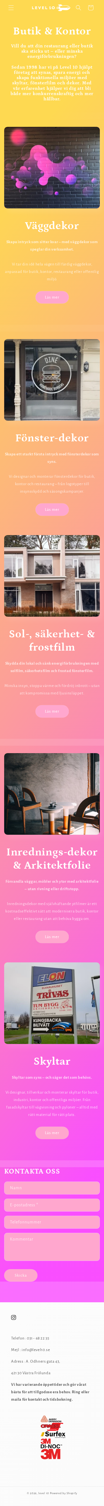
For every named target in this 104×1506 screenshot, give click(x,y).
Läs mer (52, 297)
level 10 (44, 1493)
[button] (11, 8)
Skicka (21, 1275)
